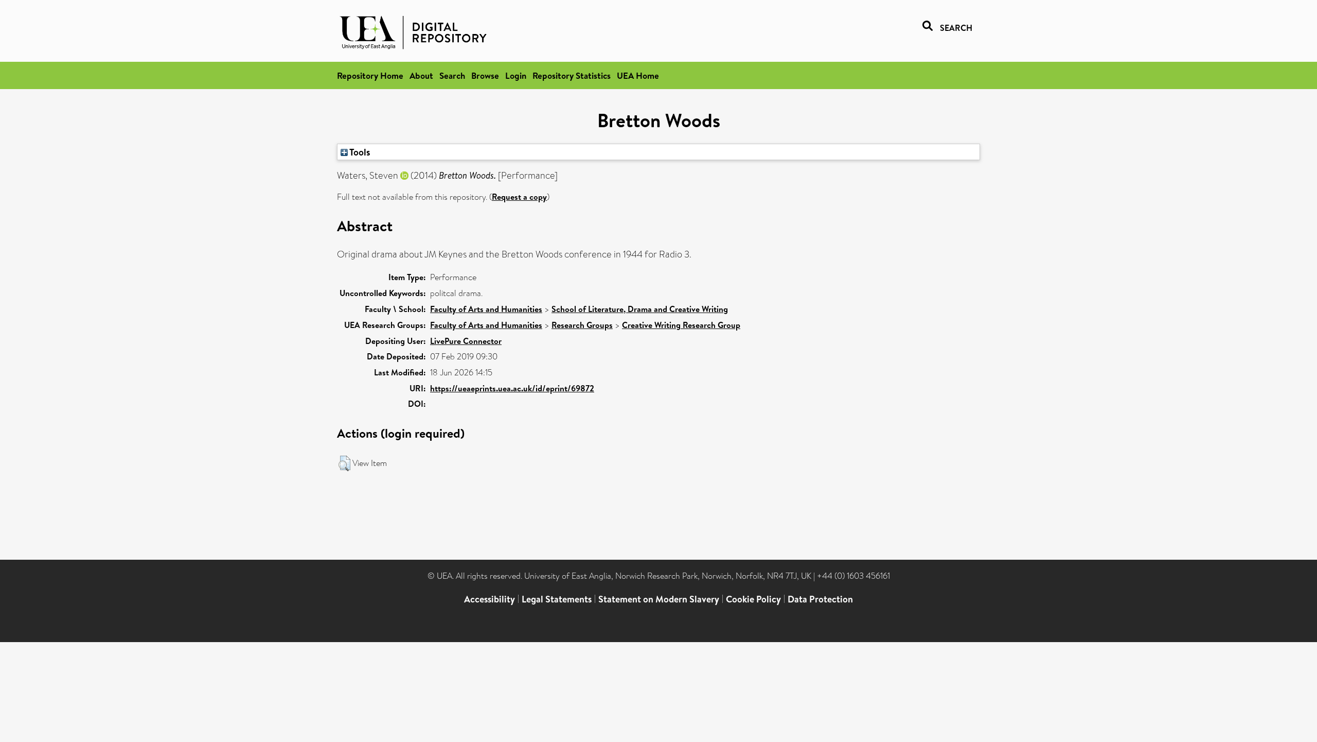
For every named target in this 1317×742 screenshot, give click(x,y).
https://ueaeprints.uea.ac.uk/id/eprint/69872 (512, 388)
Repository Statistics (571, 75)
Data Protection (820, 599)
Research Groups (582, 325)
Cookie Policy (753, 599)
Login (515, 75)
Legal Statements (557, 599)
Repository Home (370, 75)
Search (452, 75)
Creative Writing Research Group (681, 325)
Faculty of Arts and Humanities (486, 309)
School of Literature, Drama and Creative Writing (639, 309)
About (421, 75)
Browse (485, 75)
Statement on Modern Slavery (658, 599)
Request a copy (519, 196)
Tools (359, 152)
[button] (344, 463)
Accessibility (489, 599)
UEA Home (638, 75)
